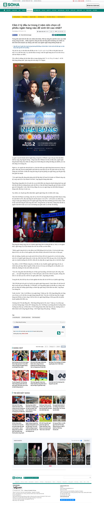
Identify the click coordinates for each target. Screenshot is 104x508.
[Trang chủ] (11, 5)
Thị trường (24, 16)
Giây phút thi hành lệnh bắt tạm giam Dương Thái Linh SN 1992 (20, 459)
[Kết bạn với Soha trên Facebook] (58, 333)
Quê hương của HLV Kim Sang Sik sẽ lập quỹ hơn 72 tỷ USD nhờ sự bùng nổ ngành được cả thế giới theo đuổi (20, 365)
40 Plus (43, 10)
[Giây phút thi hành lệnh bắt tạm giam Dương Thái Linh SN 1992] (20, 454)
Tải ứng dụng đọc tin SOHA (32, 477)
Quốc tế (48, 10)
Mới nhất (8, 10)
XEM (63, 346)
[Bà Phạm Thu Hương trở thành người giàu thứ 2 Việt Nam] (57, 355)
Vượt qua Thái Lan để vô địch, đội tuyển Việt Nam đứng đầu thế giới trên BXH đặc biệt (45, 407)
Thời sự (23, 10)
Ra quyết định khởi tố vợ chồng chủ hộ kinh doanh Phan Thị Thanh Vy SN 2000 (59, 407)
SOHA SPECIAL (38, 0)
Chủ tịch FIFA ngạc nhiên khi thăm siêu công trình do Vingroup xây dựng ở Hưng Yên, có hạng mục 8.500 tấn (38, 365)
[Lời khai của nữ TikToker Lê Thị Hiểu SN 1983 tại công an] (49, 454)
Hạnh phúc (14, 10)
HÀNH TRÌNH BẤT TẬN (27, 0)
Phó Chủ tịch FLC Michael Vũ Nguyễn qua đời (56, 382)
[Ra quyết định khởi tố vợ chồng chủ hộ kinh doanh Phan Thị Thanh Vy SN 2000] (59, 400)
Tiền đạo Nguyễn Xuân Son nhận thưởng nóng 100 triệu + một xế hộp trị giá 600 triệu (39, 383)
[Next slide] (88, 454)
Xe (84, 10)
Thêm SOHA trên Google (26, 35)
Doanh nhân (33, 16)
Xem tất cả (86, 440)
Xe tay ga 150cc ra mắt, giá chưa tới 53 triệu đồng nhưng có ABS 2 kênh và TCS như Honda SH (59, 426)
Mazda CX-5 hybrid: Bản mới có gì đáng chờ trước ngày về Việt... (64, 459)
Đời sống (95, 10)
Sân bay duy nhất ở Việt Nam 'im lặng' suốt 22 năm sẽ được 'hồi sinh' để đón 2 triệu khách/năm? (32, 408)
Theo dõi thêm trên (75, 440)
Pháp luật (73, 10)
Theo (39, 322)
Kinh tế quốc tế (61, 16)
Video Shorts (18, 440)
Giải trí (67, 10)
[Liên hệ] (63, 327)
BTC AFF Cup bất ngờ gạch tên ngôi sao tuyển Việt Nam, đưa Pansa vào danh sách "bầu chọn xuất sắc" (45, 426)
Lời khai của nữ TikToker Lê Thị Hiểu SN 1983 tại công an (49, 459)
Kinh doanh (29, 10)
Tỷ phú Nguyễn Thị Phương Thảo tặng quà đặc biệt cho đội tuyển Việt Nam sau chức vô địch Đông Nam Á (20, 384)
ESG (19, 10)
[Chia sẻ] (14, 35)
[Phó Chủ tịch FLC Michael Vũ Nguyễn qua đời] (57, 375)
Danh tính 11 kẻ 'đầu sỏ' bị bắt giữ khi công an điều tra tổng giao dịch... (78, 459)
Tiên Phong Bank (36, 317)
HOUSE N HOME (16, 0)
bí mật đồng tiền (16, 317)
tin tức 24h (18, 331)
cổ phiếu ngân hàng (43, 50)
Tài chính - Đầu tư (51, 16)
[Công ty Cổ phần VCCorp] (32, 487)
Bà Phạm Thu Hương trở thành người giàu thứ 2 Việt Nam (57, 363)
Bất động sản (37, 10)
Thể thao (54, 10)
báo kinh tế (30, 331)
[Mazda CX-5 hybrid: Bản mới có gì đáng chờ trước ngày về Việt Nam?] (64, 454)
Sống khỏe (79, 10)
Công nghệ (88, 10)
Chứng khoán (17, 16)
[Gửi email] (53, 35)
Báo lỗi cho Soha (61, 35)
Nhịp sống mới (61, 10)
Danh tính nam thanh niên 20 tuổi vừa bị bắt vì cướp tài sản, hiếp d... (35, 459)
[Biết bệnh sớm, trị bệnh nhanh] (93, 5)
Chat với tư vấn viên (68, 499)
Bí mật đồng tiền (50, 58)
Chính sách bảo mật (64, 496)
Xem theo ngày (39, 346)
